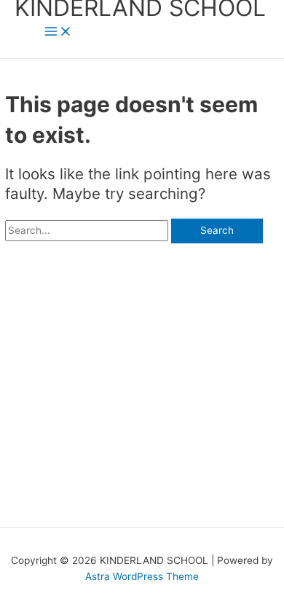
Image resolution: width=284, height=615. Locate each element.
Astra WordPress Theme (142, 576)
